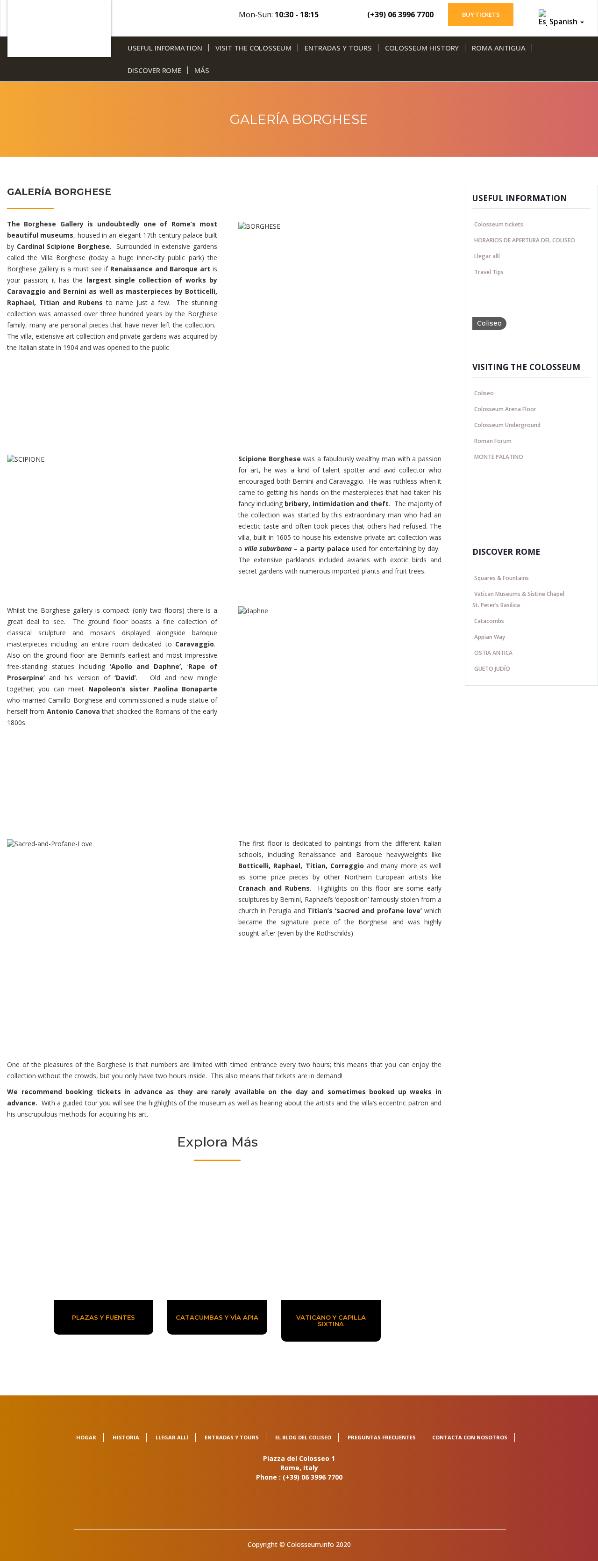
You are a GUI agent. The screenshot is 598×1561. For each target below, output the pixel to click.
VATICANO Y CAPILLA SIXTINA (331, 1321)
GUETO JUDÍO (492, 668)
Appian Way (489, 636)
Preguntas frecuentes (382, 1437)
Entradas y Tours (338, 47)
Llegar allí (487, 256)
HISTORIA (126, 1437)
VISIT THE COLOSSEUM (253, 47)
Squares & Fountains (501, 577)
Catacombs (489, 620)
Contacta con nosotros (469, 1437)
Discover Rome (154, 70)
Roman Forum (493, 440)
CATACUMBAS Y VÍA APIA (217, 1317)
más (201, 70)
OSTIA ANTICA (493, 652)
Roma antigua (498, 47)
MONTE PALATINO (498, 456)
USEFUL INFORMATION (165, 47)
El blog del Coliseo (303, 1437)
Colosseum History (422, 47)
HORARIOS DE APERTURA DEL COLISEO (524, 240)
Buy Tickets (481, 14)
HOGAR (86, 1437)
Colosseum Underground (507, 424)
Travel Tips (489, 272)
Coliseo (484, 393)
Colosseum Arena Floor (505, 409)
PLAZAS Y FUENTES (103, 1317)
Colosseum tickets (498, 224)
